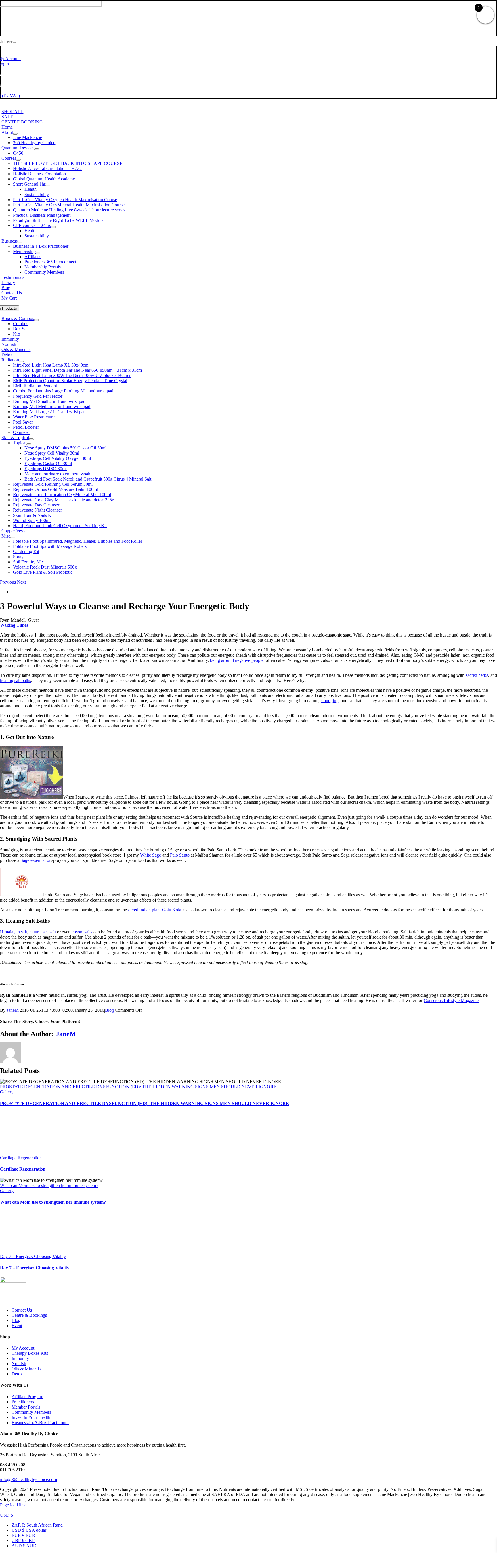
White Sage (150, 855)
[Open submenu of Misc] (12, 537)
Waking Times (14, 625)
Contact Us (22, 1310)
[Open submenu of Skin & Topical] (31, 439)
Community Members (31, 1412)
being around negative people (236, 660)
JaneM (13, 1010)
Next (21, 582)
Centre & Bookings (29, 1315)
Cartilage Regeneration (21, 1157)
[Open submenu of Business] (20, 242)
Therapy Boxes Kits (30, 1353)
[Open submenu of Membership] (38, 253)
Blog (109, 1010)
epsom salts (82, 931)
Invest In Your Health (31, 1417)
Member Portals (26, 1407)
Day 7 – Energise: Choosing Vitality (33, 1256)
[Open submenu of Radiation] (21, 361)
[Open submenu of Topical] (28, 444)
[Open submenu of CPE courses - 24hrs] (53, 227)
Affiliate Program (27, 1396)
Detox (17, 1373)
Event (17, 1325)
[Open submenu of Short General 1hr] (47, 185)
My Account (23, 1348)
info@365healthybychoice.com (28, 1479)
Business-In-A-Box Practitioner (40, 1422)
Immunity (20, 1358)
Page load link (13, 1504)
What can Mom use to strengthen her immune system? (49, 1185)
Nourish (19, 1363)
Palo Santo (180, 855)
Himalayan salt (13, 931)
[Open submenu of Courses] (18, 160)
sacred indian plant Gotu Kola (154, 909)
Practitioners (23, 1401)
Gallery (7, 1091)
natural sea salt (42, 931)
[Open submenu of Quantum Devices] (36, 149)
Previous (8, 582)
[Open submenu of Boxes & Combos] (36, 320)
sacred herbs (477, 675)
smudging (330, 700)
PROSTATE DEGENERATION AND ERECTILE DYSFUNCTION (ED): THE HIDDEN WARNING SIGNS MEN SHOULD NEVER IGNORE (138, 1086)
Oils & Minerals (26, 1368)
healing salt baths (15, 680)
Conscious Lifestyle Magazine (451, 1000)
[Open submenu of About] (15, 134)
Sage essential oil (35, 860)
